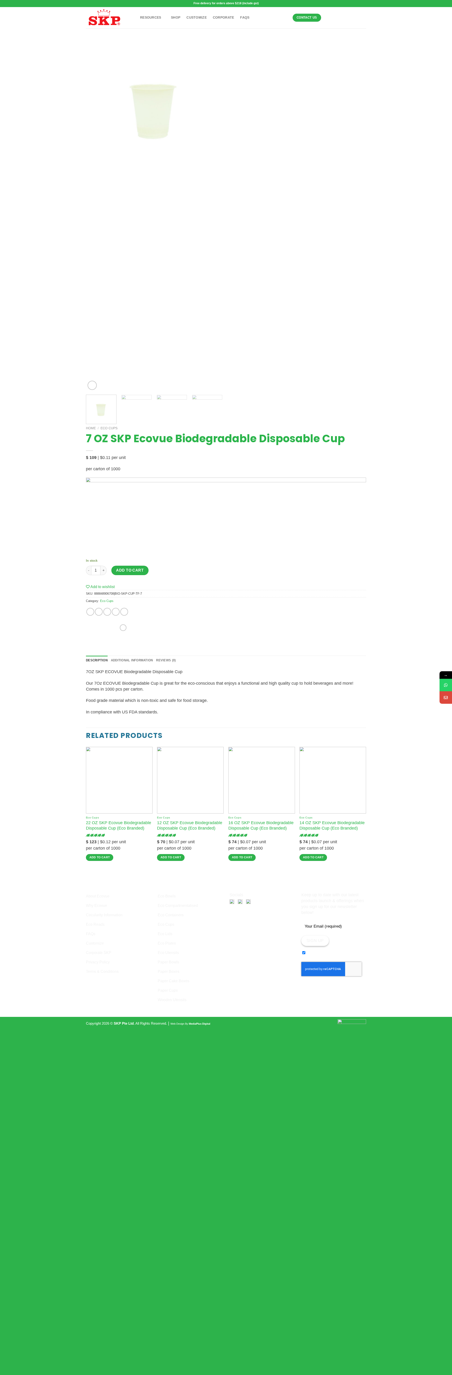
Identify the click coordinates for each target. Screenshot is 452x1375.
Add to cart (130, 570)
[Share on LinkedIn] (124, 612)
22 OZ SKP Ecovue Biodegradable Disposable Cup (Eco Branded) (118, 825)
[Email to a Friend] (107, 612)
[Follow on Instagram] (348, 18)
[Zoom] (92, 385)
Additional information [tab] (132, 660)
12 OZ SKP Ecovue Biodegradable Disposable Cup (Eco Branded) (189, 825)
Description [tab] (97, 660)
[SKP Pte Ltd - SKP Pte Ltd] (109, 17)
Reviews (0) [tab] (166, 660)
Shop (175, 17)
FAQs (244, 17)
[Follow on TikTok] (354, 18)
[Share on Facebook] (90, 612)
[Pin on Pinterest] (116, 612)
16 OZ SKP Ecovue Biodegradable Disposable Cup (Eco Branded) (261, 825)
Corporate (223, 17)
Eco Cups (109, 428)
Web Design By (190, 1023)
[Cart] (339, 17)
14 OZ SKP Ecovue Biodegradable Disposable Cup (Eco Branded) (332, 825)
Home (91, 428)
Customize (196, 17)
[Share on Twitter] (99, 612)
